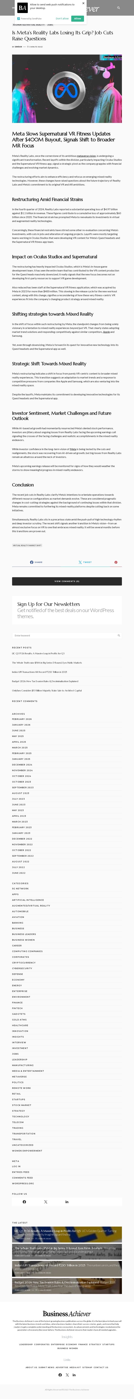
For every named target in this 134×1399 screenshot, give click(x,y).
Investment (20, 1048)
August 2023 (20, 793)
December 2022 (22, 839)
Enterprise (19, 991)
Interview (19, 1042)
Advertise (62, 1367)
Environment (21, 997)
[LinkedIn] (67, 1202)
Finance (17, 1002)
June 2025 (18, 730)
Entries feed (20, 1172)
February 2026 (22, 719)
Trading (17, 1128)
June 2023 (18, 804)
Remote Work (21, 1088)
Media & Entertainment (28, 1071)
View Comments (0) (67, 581)
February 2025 (22, 753)
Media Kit (75, 1367)
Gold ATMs (19, 1019)
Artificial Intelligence (28, 900)
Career (17, 945)
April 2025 (19, 742)
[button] (13, 7)
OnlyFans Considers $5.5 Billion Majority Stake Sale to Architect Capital (47, 690)
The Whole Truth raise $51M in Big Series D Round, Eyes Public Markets (47, 662)
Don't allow (62, 18)
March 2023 (20, 821)
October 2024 (21, 776)
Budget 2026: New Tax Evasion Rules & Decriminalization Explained (45, 681)
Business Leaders (24, 934)
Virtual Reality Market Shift (27, 545)
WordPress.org (23, 1183)
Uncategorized (23, 1145)
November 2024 (22, 770)
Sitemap (87, 1367)
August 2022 (20, 861)
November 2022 (22, 844)
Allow (77, 18)
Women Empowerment (27, 1151)
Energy (17, 985)
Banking (17, 923)
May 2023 (18, 810)
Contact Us (101, 1367)
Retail (16, 1094)
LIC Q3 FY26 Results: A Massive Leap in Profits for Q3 (38, 653)
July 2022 (18, 867)
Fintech (17, 1008)
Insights (18, 1037)
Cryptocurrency (24, 962)
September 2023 (23, 787)
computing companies (27, 951)
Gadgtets (19, 1014)
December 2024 (22, 764)
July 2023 (18, 799)
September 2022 (23, 856)
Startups (18, 1099)
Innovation (20, 1031)
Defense (17, 974)
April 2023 (19, 816)
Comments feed (22, 1178)
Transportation (23, 1133)
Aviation (18, 917)
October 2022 (21, 850)
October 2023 (21, 782)
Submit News (46, 1367)
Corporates (20, 957)
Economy (18, 980)
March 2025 (20, 747)
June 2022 (18, 873)
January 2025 (21, 759)
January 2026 (21, 725)
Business (18, 928)
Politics (18, 1082)
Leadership (19, 1059)
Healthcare (20, 1025)
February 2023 (22, 827)
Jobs (50, 25)
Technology (20, 1116)
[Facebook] (24, 1202)
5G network (20, 888)
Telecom (18, 1122)
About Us (31, 1367)
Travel (17, 1139)
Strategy (18, 1111)
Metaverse (19, 1076)
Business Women (23, 940)
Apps (15, 894)
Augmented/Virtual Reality (29, 25)
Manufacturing (23, 1065)
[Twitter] (45, 1202)
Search (119, 635)
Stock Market (21, 1105)
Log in (16, 1166)
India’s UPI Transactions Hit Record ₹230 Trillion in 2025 (39, 672)
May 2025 (18, 736)
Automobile (20, 911)
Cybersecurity (22, 968)
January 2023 (21, 833)
